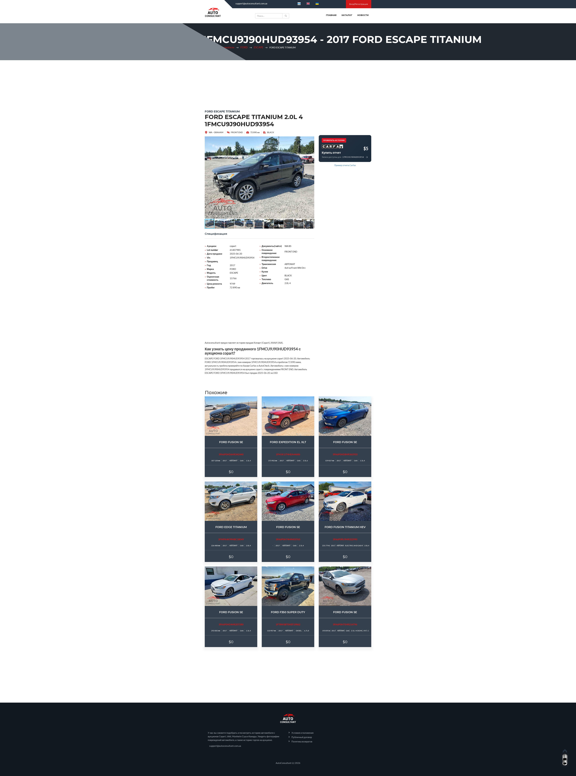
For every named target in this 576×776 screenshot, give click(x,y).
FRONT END (237, 132)
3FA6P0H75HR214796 (345, 624)
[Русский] (299, 3)
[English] (308, 3)
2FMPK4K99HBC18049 (231, 539)
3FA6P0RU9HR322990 (345, 539)
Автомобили (227, 47)
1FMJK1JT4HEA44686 (288, 454)
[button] (311, 139)
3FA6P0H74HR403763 (288, 539)
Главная (331, 15)
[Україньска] (317, 3)
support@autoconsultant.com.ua (251, 3)
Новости (363, 15)
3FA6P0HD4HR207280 (231, 624)
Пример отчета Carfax (345, 165)
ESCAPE (258, 47)
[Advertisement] (288, 84)
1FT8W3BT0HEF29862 (288, 624)
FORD (244, 47)
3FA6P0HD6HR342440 (231, 454)
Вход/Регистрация (358, 4)
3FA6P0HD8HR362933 (345, 454)
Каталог (347, 15)
